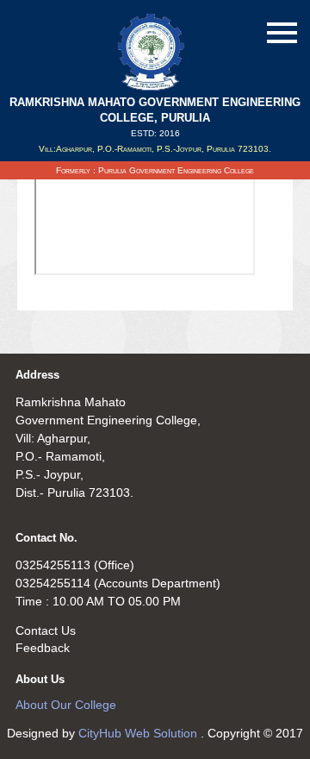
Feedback (43, 648)
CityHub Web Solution (139, 733)
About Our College (66, 705)
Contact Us (46, 630)
